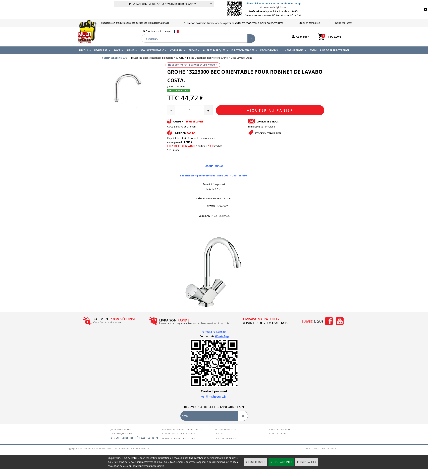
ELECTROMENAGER (242, 50)
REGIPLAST (101, 50)
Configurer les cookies (226, 438)
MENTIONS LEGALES (278, 433)
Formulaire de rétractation (329, 50)
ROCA (117, 50)
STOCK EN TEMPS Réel (268, 133)
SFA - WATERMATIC (152, 50)
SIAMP (130, 50)
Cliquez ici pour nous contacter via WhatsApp (273, 3)
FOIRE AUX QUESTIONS (121, 433)
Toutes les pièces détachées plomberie (152, 57)
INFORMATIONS (293, 50)
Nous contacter (343, 22)
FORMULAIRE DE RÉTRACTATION (134, 438)
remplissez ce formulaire (261, 126)
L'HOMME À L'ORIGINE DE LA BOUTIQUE (182, 429)
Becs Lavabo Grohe (241, 57)
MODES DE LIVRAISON (279, 429)
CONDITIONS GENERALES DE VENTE (180, 433)
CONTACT (220, 433)
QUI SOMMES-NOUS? (120, 429)
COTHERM (176, 50)
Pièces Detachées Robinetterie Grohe (207, 57)
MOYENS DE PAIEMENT (226, 429)
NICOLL (83, 50)
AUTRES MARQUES (214, 50)
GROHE (192, 50)
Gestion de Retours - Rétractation (178, 438)
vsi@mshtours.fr (214, 396)
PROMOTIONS (269, 50)
